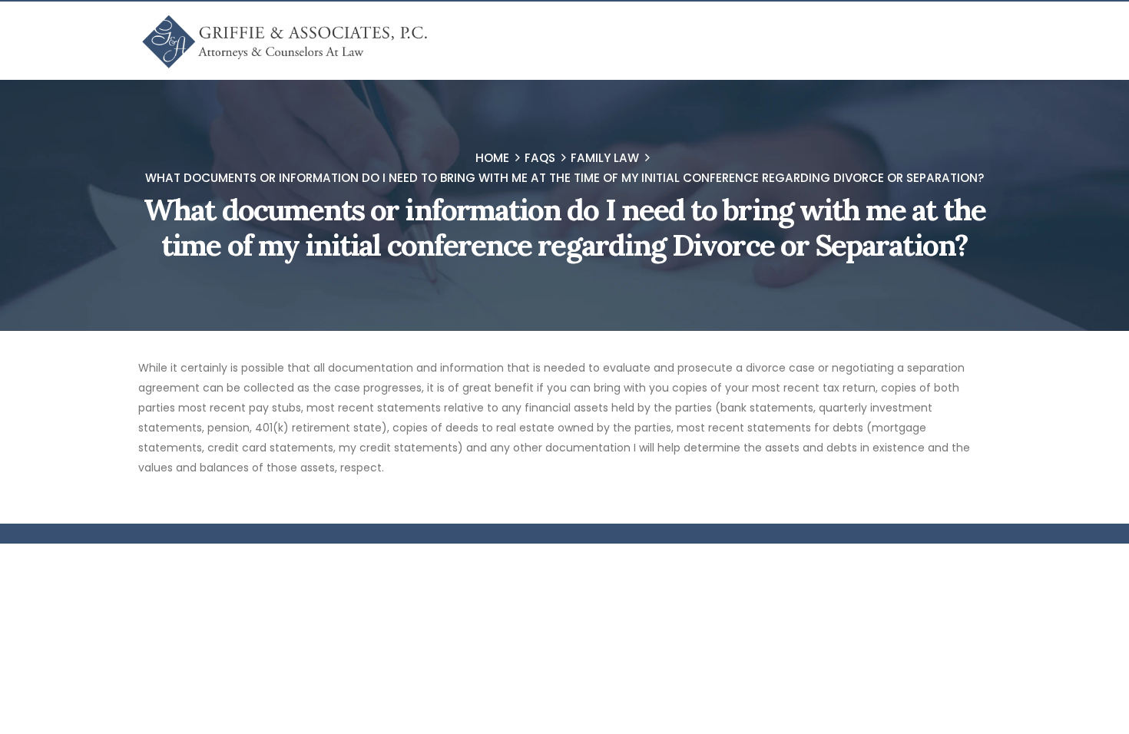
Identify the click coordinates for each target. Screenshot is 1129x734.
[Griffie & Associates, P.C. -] (283, 41)
